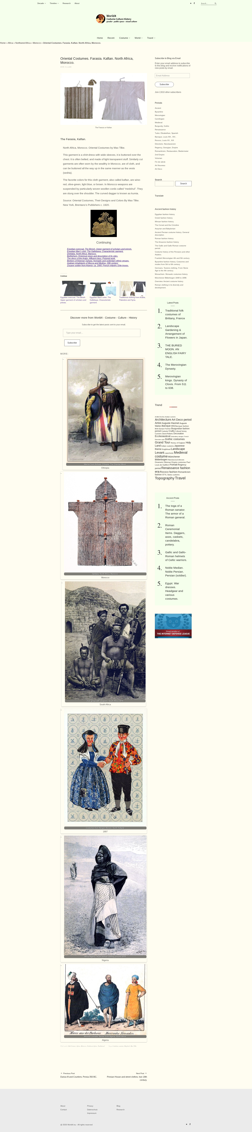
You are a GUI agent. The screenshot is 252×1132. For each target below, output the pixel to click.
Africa (10, 43)
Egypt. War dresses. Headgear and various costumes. (174, 591)
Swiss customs (173, 475)
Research (67, 3)
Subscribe (72, 343)
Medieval (158, 122)
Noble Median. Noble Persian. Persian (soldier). (176, 571)
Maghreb (127, 1046)
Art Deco (158, 169)
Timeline (53, 3)
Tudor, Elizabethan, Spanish (166, 133)
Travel (150, 38)
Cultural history (181, 431)
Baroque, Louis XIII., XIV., (165, 137)
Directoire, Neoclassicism (165, 144)
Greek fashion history (164, 218)
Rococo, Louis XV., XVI (164, 140)
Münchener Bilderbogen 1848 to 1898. (171, 278)
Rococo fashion (169, 471)
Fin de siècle (160, 162)
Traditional (101, 1046)
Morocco (37, 43)
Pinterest (191, 3)
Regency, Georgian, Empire (166, 148)
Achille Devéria (159, 417)
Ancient (158, 108)
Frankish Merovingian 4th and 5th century (172, 258)
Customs (158, 434)
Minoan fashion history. (164, 221)
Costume (123, 38)
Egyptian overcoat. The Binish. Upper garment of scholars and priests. (99, 249)
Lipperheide (169, 453)
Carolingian (159, 119)
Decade (40, 3)
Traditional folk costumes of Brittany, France (175, 314)
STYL (164, 475)
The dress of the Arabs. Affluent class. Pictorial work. (91, 258)
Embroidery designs (177, 436)
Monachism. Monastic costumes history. (171, 274)
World (137, 38)
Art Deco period (181, 419)
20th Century (72, 1046)
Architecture (163, 419)
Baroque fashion (182, 426)
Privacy (90, 1106)
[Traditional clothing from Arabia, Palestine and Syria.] (132, 288)
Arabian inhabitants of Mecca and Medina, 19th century (92, 263)
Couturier (164, 431)
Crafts (172, 431)
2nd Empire (159, 155)
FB (194, 3)
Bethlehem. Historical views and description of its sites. (92, 256)
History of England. (178, 443)
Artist (158, 422)
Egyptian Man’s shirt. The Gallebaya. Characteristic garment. (95, 251)
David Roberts (167, 434)
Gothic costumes (175, 439)
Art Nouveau (160, 165)
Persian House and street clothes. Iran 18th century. (127, 1076)
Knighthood (166, 449)
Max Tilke (133, 1046)
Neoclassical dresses (176, 460)
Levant (159, 452)
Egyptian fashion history (165, 214)
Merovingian (160, 115)
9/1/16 (62, 67)
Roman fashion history (164, 238)
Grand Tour (162, 442)
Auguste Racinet (170, 423)
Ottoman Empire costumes (175, 462)
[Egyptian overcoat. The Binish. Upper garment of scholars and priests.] (73, 288)
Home (100, 38)
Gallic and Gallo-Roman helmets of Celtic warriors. (176, 556)
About (77, 3)
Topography (164, 478)
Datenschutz (92, 1110)
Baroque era (168, 426)
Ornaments (159, 462)
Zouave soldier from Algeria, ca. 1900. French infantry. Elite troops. (98, 265)
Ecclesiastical (162, 436)
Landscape (178, 449)
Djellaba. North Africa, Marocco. (81, 254)
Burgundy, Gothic (162, 126)
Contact (63, 1110)
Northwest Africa (23, 43)
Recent (110, 38)
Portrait (173, 464)
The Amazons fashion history (167, 242)
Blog (118, 1106)
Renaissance (160, 130)
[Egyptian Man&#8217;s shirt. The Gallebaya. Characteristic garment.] (103, 288)
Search (158, 180)
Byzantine (159, 112)
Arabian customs (118, 1046)
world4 (69, 67)
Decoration (179, 433)
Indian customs (167, 446)
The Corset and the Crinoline (167, 225)
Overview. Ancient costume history (169, 281)
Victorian (158, 158)
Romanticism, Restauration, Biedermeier (171, 151)
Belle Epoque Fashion (163, 429)
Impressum (91, 1113)
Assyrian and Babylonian (165, 229)
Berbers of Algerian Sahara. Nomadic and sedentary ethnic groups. (98, 261)
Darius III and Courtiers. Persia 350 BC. (78, 1075)
